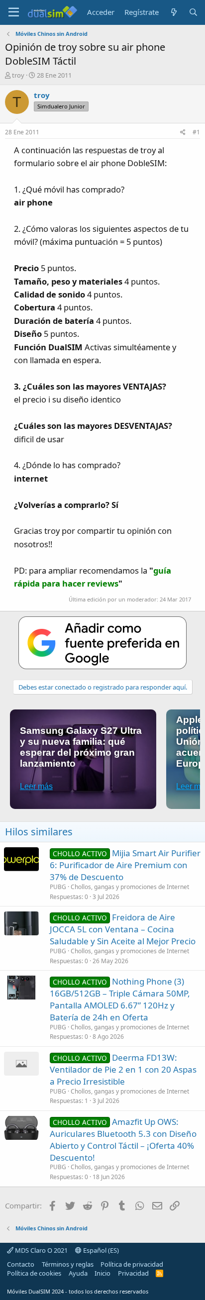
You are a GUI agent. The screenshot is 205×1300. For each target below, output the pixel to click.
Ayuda (78, 1273)
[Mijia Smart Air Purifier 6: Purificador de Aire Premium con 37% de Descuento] (21, 859)
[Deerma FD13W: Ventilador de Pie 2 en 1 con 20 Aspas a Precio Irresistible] (21, 1064)
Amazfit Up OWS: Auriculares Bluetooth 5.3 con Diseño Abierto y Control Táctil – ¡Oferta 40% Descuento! (123, 1139)
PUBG (58, 887)
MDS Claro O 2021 (40, 1250)
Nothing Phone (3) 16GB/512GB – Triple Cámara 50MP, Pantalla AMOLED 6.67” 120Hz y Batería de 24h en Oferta (120, 999)
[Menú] (13, 12)
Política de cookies (34, 1273)
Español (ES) (100, 1250)
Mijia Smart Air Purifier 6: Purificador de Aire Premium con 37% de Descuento (125, 865)
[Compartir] (183, 132)
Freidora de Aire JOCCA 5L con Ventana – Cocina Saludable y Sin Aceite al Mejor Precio (123, 929)
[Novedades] (173, 12)
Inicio (102, 1273)
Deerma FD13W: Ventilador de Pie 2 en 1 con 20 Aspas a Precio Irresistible (123, 1069)
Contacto (20, 1264)
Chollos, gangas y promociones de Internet (130, 887)
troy (18, 75)
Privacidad (133, 1273)
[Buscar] (193, 12)
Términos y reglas (68, 1264)
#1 (196, 132)
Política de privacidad (132, 1264)
